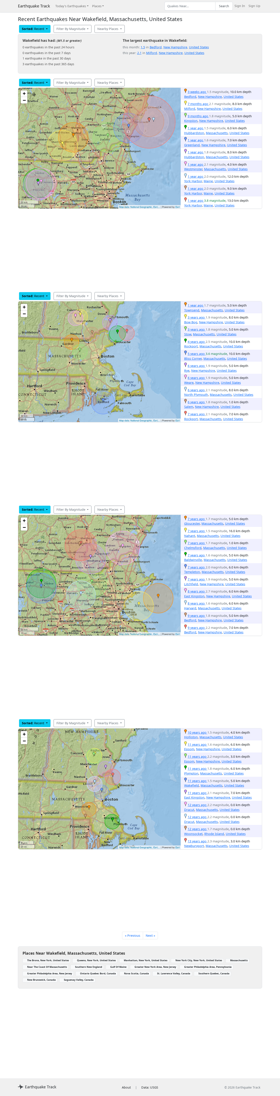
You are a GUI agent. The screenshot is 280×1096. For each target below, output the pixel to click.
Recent (33, 29)
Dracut (189, 810)
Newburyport (194, 846)
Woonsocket (193, 834)
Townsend (191, 310)
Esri (177, 207)
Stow (187, 334)
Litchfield (191, 584)
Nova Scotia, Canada (136, 973)
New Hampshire (175, 47)
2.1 (139, 53)
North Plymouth (196, 395)
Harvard (190, 608)
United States (199, 47)
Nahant (189, 536)
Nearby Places (108, 29)
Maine (208, 181)
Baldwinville (193, 560)
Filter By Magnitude (71, 29)
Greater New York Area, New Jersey (155, 966)
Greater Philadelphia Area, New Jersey (49, 973)
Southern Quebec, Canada (213, 973)
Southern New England (88, 966)
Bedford (156, 47)
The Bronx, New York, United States (48, 960)
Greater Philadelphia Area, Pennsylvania (208, 966)
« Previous (132, 935)
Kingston (191, 121)
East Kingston (194, 596)
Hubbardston (194, 133)
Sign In (239, 6)
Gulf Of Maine (118, 966)
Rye (186, 370)
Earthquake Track (34, 6)
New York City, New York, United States (198, 960)
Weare (189, 383)
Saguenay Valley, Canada (79, 979)
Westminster (193, 169)
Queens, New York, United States (96, 960)
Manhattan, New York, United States (145, 960)
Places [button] (97, 6)
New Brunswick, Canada (41, 979)
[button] (73, 135)
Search (224, 6)
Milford (151, 53)
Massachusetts (217, 133)
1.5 (143, 47)
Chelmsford (192, 548)
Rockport (191, 346)
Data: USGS (149, 1087)
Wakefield (191, 785)
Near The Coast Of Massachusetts (47, 966)
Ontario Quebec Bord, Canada (98, 973)
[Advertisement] (140, 250)
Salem (188, 407)
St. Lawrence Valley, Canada (173, 973)
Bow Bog (190, 322)
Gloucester (192, 523)
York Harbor (193, 181)
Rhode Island (214, 834)
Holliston (191, 737)
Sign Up (254, 6)
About (126, 1087)
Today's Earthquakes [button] (70, 6)
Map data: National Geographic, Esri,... (139, 207)
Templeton (192, 572)
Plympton (191, 773)
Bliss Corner (193, 358)
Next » (150, 935)
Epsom (189, 749)
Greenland (192, 145)
